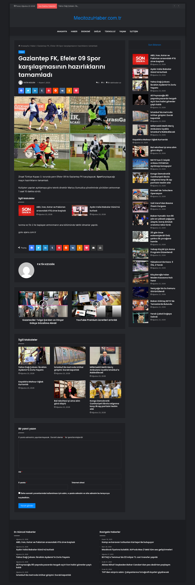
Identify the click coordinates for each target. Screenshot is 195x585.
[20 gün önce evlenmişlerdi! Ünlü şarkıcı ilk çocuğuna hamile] (140, 236)
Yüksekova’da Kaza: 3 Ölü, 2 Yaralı (161, 263)
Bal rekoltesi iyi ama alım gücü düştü (67, 402)
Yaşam (122, 31)
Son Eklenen (154, 44)
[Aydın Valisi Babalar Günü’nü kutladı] (80, 210)
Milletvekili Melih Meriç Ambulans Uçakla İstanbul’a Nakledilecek (104, 370)
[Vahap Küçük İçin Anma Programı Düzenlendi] (140, 253)
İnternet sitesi (78, 482)
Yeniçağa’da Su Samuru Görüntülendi (162, 290)
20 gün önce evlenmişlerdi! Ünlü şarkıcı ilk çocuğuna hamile (160, 237)
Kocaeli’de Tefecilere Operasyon (161, 192)
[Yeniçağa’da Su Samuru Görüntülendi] (140, 292)
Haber (74, 31)
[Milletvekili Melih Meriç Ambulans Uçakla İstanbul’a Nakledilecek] (105, 355)
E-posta (22, 482)
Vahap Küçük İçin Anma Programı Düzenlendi (162, 251)
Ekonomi (85, 31)
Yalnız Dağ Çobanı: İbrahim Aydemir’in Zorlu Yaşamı (80, 6)
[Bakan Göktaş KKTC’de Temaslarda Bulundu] (140, 305)
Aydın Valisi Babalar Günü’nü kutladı (160, 71)
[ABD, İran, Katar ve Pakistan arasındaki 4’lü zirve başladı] (26, 210)
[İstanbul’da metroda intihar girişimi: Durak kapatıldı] (70, 355)
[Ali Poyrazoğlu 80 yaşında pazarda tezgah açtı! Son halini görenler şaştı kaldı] (140, 99)
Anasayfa (62, 31)
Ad (20, 472)
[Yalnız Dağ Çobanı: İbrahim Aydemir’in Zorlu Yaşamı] (34, 355)
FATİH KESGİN (29, 83)
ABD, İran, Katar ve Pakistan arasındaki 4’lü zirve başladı (163, 58)
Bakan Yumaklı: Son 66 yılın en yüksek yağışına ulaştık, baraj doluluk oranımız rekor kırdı (162, 220)
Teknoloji (110, 31)
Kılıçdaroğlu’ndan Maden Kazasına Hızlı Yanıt (161, 277)
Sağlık (97, 31)
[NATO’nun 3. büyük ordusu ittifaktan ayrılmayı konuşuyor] (140, 164)
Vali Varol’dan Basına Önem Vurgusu (161, 205)
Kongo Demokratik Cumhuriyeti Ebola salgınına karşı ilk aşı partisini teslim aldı (104, 404)
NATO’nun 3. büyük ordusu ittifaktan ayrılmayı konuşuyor (161, 163)
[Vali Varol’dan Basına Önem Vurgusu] (140, 207)
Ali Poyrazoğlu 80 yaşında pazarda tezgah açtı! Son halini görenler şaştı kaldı (163, 100)
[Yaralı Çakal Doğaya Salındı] (140, 317)
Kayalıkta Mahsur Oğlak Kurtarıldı (30, 383)
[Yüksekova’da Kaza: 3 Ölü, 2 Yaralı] (140, 266)
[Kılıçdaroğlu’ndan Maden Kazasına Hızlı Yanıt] (140, 278)
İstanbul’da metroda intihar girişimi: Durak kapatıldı (69, 368)
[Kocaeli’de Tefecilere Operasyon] (140, 194)
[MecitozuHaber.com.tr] (97, 17)
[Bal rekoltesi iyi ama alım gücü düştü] (70, 389)
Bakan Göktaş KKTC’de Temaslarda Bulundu (162, 302)
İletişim (134, 31)
